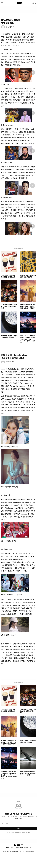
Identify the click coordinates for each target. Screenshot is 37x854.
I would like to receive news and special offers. (19, 832)
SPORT (18, 239)
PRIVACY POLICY (10, 847)
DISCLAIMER (19, 847)
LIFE (14, 239)
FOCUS (9, 239)
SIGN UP (18, 828)
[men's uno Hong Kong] (18, 3)
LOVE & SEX (17, 673)
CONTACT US (27, 847)
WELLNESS (10, 673)
